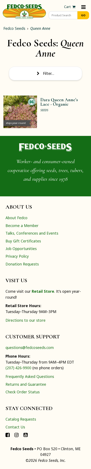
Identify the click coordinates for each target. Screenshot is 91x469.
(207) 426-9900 (18, 367)
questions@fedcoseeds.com (30, 347)
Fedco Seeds (14, 28)
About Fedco (17, 217)
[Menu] (83, 7)
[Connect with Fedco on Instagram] (16, 434)
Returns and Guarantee (26, 384)
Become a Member (22, 225)
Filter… (48, 73)
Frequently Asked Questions (30, 376)
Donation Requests (22, 264)
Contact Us (15, 426)
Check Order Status (23, 391)
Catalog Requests (21, 419)
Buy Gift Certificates (23, 240)
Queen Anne (40, 28)
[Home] (24, 11)
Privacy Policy (17, 256)
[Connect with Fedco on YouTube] (25, 434)
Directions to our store (26, 320)
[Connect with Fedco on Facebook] (8, 434)
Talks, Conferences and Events (32, 233)
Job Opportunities (21, 248)
